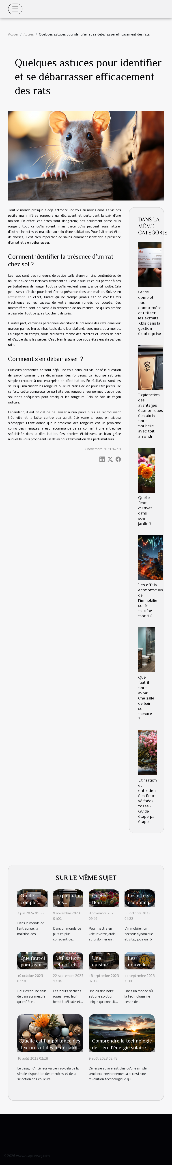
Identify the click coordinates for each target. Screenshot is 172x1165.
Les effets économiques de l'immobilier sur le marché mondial (150, 600)
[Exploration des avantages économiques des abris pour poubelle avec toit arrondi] (150, 367)
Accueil (13, 34)
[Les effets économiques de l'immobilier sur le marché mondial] (150, 557)
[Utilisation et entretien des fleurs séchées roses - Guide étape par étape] (147, 752)
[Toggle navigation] (15, 9)
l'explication (16, 297)
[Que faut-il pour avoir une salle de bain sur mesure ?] (146, 649)
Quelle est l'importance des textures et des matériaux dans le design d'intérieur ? (50, 1047)
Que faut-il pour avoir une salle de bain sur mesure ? (146, 698)
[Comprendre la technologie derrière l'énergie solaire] (122, 1032)
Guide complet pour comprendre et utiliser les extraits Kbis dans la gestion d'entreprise (149, 313)
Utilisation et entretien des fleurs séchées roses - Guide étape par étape (147, 801)
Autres (29, 34)
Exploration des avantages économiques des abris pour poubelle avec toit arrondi (150, 415)
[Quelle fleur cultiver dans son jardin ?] (146, 470)
